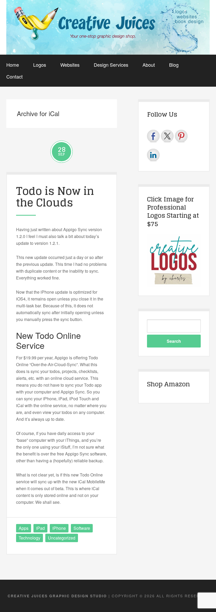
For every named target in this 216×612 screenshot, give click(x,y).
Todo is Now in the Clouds (55, 196)
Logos (39, 64)
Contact (14, 76)
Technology (29, 538)
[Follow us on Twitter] (167, 136)
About (149, 64)
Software (81, 528)
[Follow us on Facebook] (153, 136)
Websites (70, 64)
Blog (174, 64)
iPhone (59, 528)
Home (12, 64)
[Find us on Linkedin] (153, 155)
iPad (40, 528)
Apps (23, 528)
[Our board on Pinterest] (181, 136)
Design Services (111, 64)
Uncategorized (61, 538)
